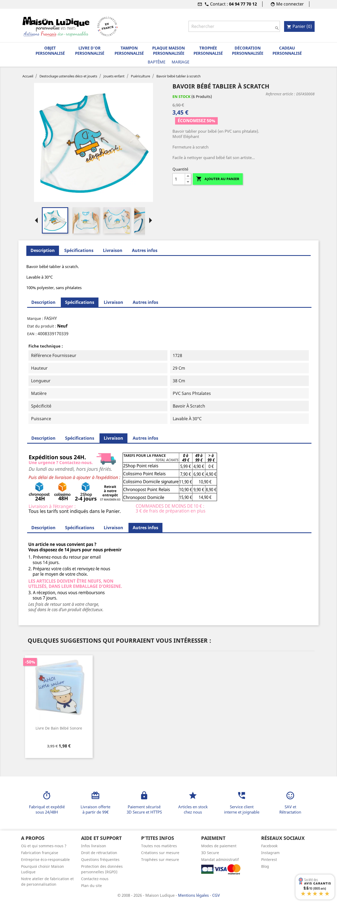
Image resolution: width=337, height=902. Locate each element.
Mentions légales (194, 895)
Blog (265, 866)
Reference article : (280, 93)
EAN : (32, 333)
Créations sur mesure (160, 852)
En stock (181, 96)
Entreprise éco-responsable (45, 859)
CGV (216, 895)
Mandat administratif (220, 859)
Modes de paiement (218, 845)
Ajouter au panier (217, 179)
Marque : (35, 318)
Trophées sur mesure (160, 859)
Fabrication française (39, 852)
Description (43, 302)
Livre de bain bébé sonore (59, 728)
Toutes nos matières (159, 845)
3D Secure (210, 852)
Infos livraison (93, 845)
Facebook (269, 845)
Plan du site (91, 885)
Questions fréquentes (100, 859)
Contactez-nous (94, 878)
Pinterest (269, 859)
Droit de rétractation (99, 852)
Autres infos (144, 250)
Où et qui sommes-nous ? (43, 845)
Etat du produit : (41, 326)
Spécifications (78, 250)
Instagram (270, 852)
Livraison (112, 250)
